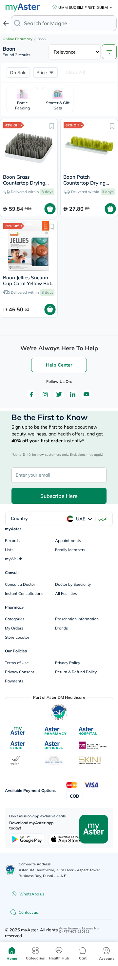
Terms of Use (17, 662)
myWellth (13, 558)
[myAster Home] (10, 870)
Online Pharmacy (17, 39)
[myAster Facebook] (31, 395)
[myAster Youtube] (86, 395)
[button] (18, 72)
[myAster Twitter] (59, 395)
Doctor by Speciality (73, 584)
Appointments (68, 540)
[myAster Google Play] (27, 839)
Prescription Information (77, 618)
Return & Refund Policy (76, 671)
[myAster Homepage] (93, 829)
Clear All (75, 72)
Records (12, 540)
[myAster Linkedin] (73, 395)
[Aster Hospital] (88, 731)
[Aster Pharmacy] (56, 731)
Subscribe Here (59, 496)
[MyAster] (17, 731)
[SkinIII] (90, 760)
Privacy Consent (19, 671)
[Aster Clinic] (18, 745)
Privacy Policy (67, 662)
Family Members (70, 549)
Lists (9, 549)
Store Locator (17, 637)
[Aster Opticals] (54, 745)
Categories (15, 618)
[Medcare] (93, 745)
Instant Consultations (24, 593)
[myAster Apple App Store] (65, 839)
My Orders (14, 628)
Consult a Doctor (20, 584)
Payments (14, 681)
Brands (61, 628)
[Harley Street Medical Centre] (54, 760)
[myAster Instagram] (45, 395)
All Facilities (66, 593)
